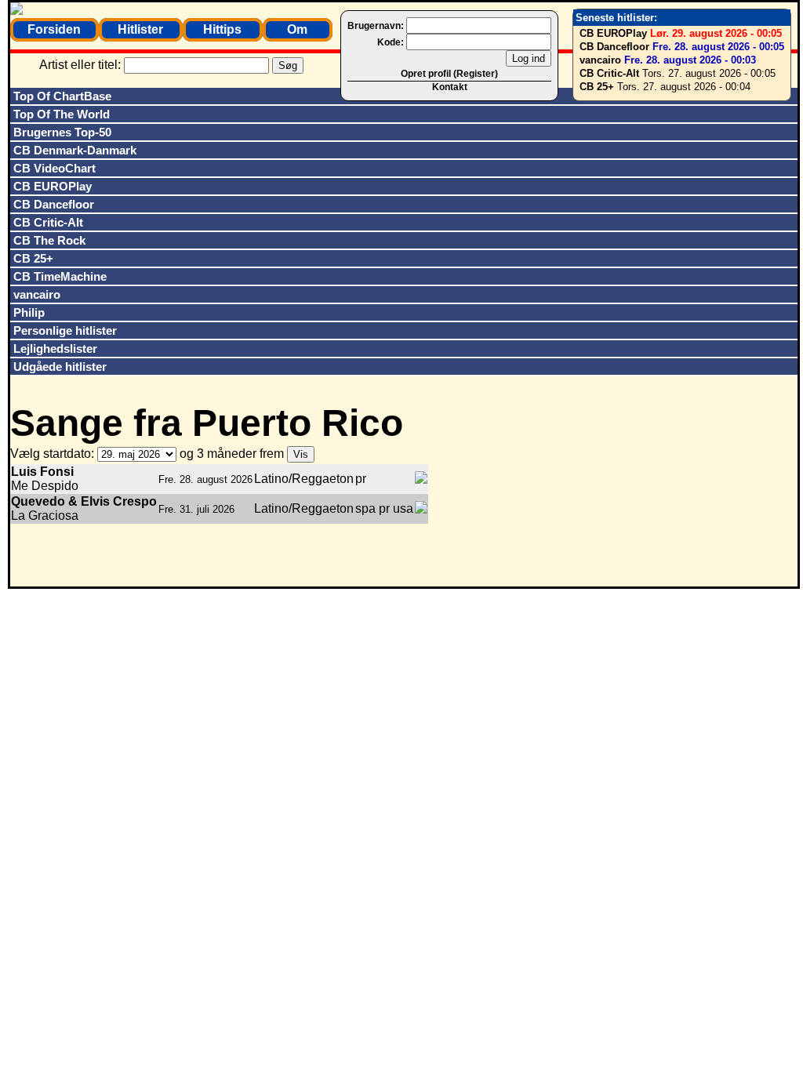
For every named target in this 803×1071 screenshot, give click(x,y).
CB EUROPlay (613, 33)
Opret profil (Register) (449, 73)
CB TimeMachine (60, 276)
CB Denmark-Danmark (74, 150)
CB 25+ (597, 87)
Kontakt (449, 87)
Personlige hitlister (65, 330)
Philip (29, 312)
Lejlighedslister (55, 348)
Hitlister (140, 29)
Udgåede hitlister (60, 366)
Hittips (222, 29)
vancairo (600, 60)
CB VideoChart (54, 168)
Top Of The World (61, 114)
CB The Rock (49, 240)
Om (297, 29)
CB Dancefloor (614, 47)
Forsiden (54, 29)
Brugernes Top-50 (62, 132)
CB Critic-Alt (609, 73)
